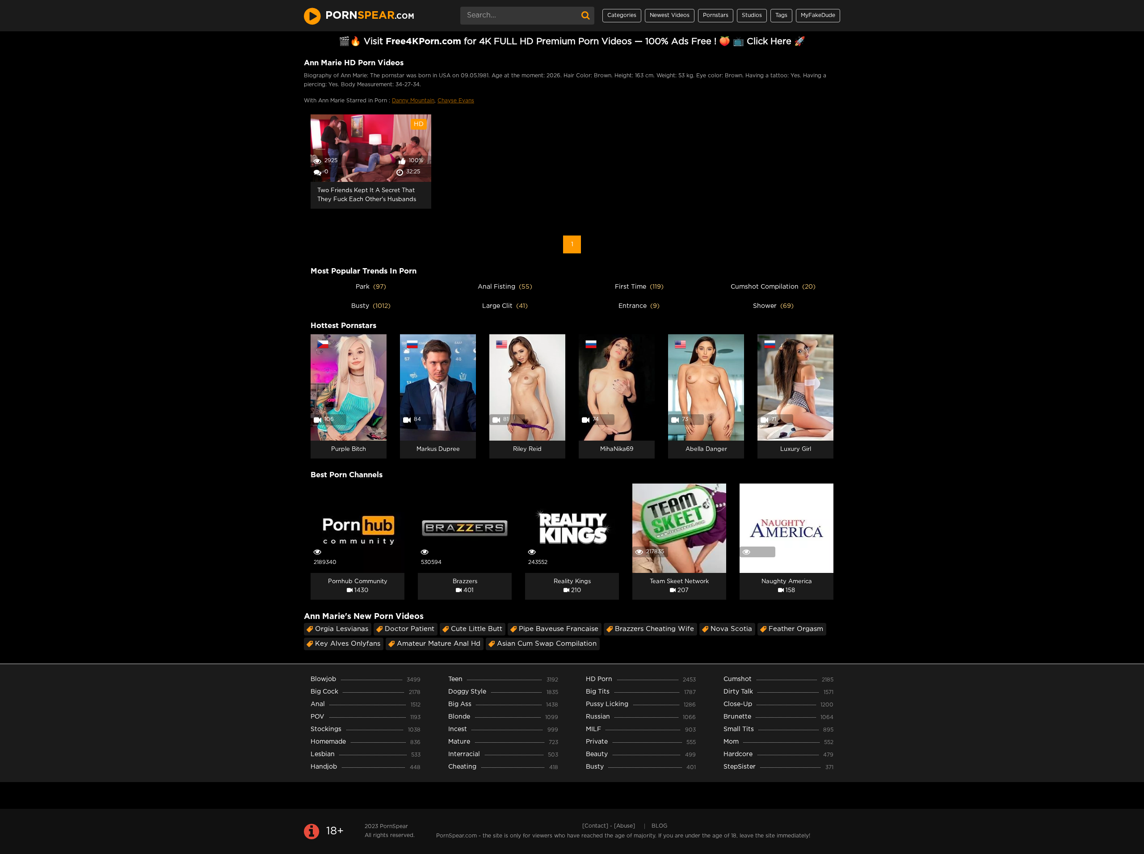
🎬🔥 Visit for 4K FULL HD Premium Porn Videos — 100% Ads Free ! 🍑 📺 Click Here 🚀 (572, 42)
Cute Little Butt (476, 629)
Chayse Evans (455, 100)
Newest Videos (670, 15)
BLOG (659, 826)
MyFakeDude (818, 15)
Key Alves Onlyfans (347, 644)
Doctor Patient (409, 629)
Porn (369, 16)
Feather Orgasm (796, 629)
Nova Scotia (731, 629)
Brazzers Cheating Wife (654, 629)
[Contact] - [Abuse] (608, 826)
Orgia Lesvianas (341, 629)
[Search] (585, 16)
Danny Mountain (413, 100)
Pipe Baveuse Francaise (558, 629)
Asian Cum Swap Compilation (547, 644)
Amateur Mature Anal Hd (438, 644)
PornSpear (394, 826)
